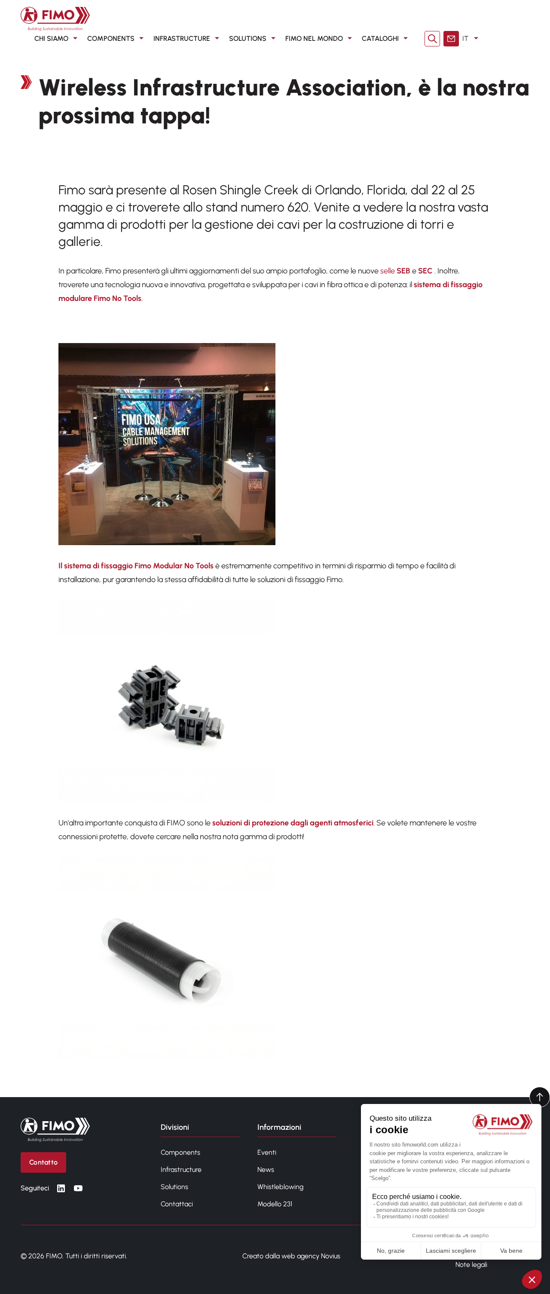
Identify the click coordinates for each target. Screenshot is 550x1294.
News (265, 1169)
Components (180, 1152)
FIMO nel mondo (314, 38)
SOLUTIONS (247, 38)
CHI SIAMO (51, 38)
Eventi (266, 1152)
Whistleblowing (280, 1187)
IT (465, 38)
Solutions (174, 1187)
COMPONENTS (110, 38)
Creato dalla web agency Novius (291, 1256)
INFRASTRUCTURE (181, 38)
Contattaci (177, 1204)
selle (388, 271)
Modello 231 (274, 1204)
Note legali (471, 1264)
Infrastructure (181, 1169)
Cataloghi (380, 38)
